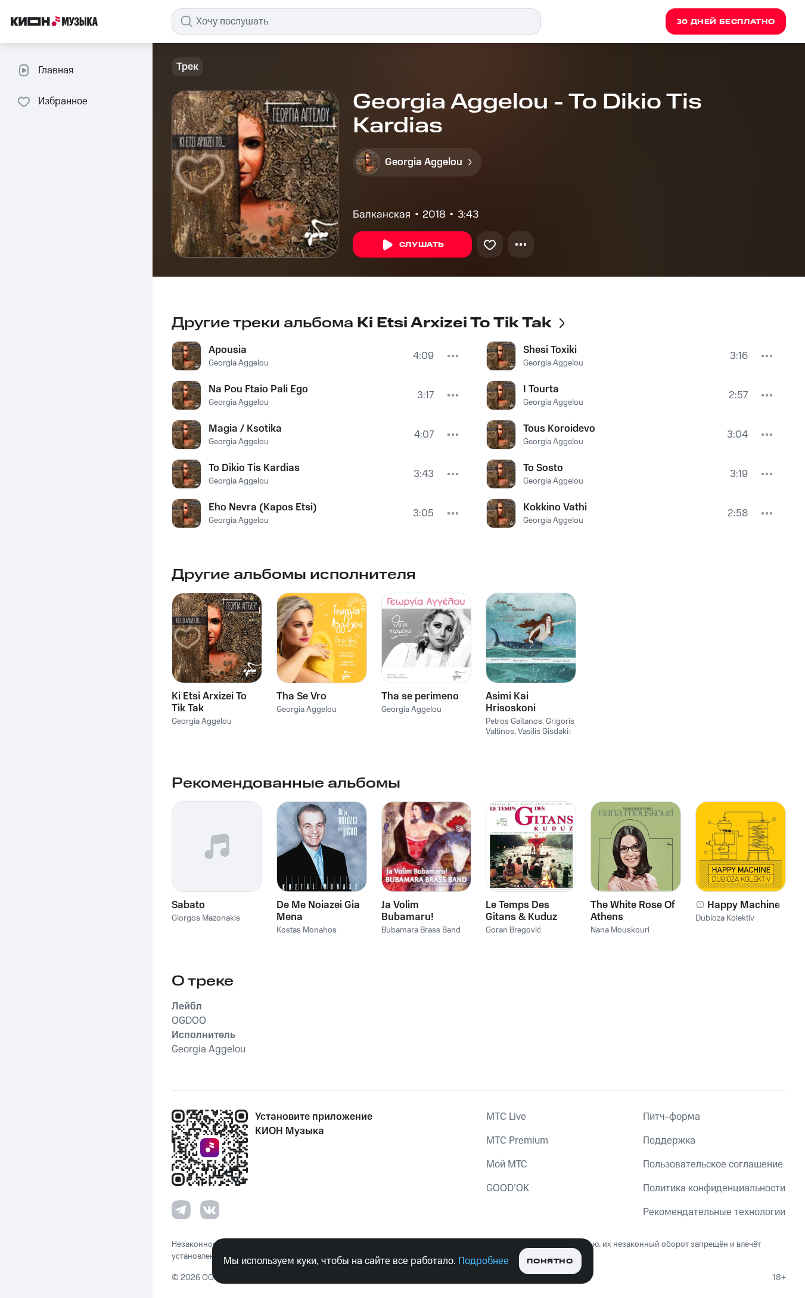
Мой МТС (506, 1164)
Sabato (188, 905)
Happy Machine (743, 905)
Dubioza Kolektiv (724, 918)
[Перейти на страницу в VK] (209, 1209)
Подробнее (483, 1261)
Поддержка (669, 1140)
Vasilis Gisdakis (545, 732)
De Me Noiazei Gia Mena (318, 911)
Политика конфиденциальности (714, 1188)
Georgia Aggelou (239, 363)
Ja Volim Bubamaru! (407, 911)
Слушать (422, 245)
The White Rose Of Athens (632, 911)
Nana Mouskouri (619, 930)
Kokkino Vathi (555, 507)
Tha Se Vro (301, 696)
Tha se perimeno (420, 696)
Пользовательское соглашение (713, 1164)
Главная (55, 70)
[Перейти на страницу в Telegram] (181, 1209)
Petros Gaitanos (514, 721)
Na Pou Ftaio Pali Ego (258, 389)
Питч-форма (671, 1117)
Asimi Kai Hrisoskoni (511, 702)
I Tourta (541, 389)
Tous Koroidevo (559, 429)
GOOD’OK (507, 1188)
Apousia (228, 350)
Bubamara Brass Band (421, 930)
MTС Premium (517, 1140)
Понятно (550, 1261)
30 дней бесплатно (725, 22)
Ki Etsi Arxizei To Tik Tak (209, 702)
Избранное (63, 101)
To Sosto (543, 468)
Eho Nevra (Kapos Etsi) (263, 507)
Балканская (382, 214)
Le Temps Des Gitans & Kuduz (521, 911)
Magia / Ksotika (245, 429)
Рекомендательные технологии (714, 1212)
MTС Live (506, 1117)
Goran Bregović (513, 930)
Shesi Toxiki (550, 350)
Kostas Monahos (306, 930)
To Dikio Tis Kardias (254, 468)
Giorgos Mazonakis (206, 918)
